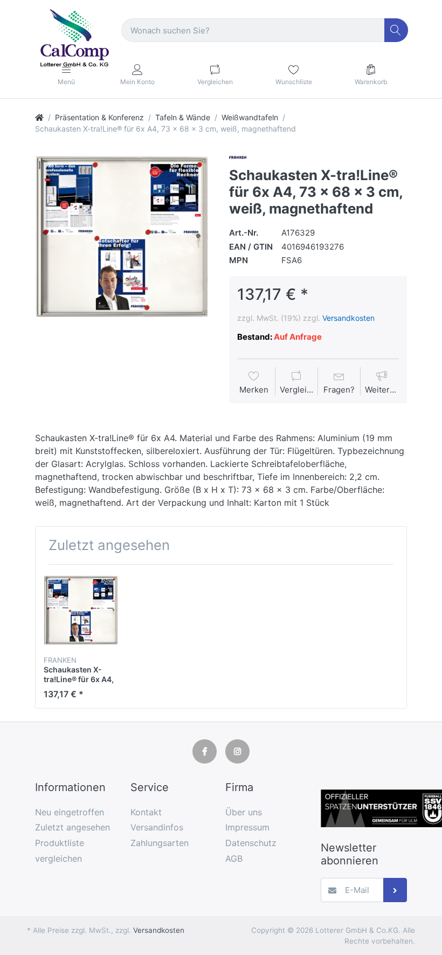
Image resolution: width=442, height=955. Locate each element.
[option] (124, 238)
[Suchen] (396, 30)
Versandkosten (348, 317)
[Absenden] (395, 890)
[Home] (39, 117)
